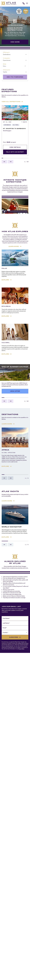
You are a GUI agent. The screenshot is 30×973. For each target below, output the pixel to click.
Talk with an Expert (15, 152)
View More (15, 42)
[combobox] (13, 54)
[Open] (26, 54)
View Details (15, 147)
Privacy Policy (21, 649)
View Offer (15, 391)
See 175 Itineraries (15, 77)
